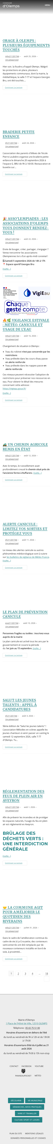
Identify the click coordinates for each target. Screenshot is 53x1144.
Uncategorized (11, 60)
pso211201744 (11, 623)
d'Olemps (11, 5)
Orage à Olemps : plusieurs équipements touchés (26, 45)
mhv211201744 (12, 56)
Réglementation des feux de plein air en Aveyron (23, 796)
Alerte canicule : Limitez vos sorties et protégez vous (25, 528)
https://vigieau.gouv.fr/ (14, 388)
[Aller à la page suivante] (46, 979)
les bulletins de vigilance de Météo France (28, 557)
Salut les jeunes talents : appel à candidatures (20, 704)
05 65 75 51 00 (32, 1027)
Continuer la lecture (16, 86)
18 (46, 973)
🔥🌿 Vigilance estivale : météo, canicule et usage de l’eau (26, 325)
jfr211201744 (11, 143)
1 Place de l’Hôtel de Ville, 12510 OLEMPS (26, 1023)
